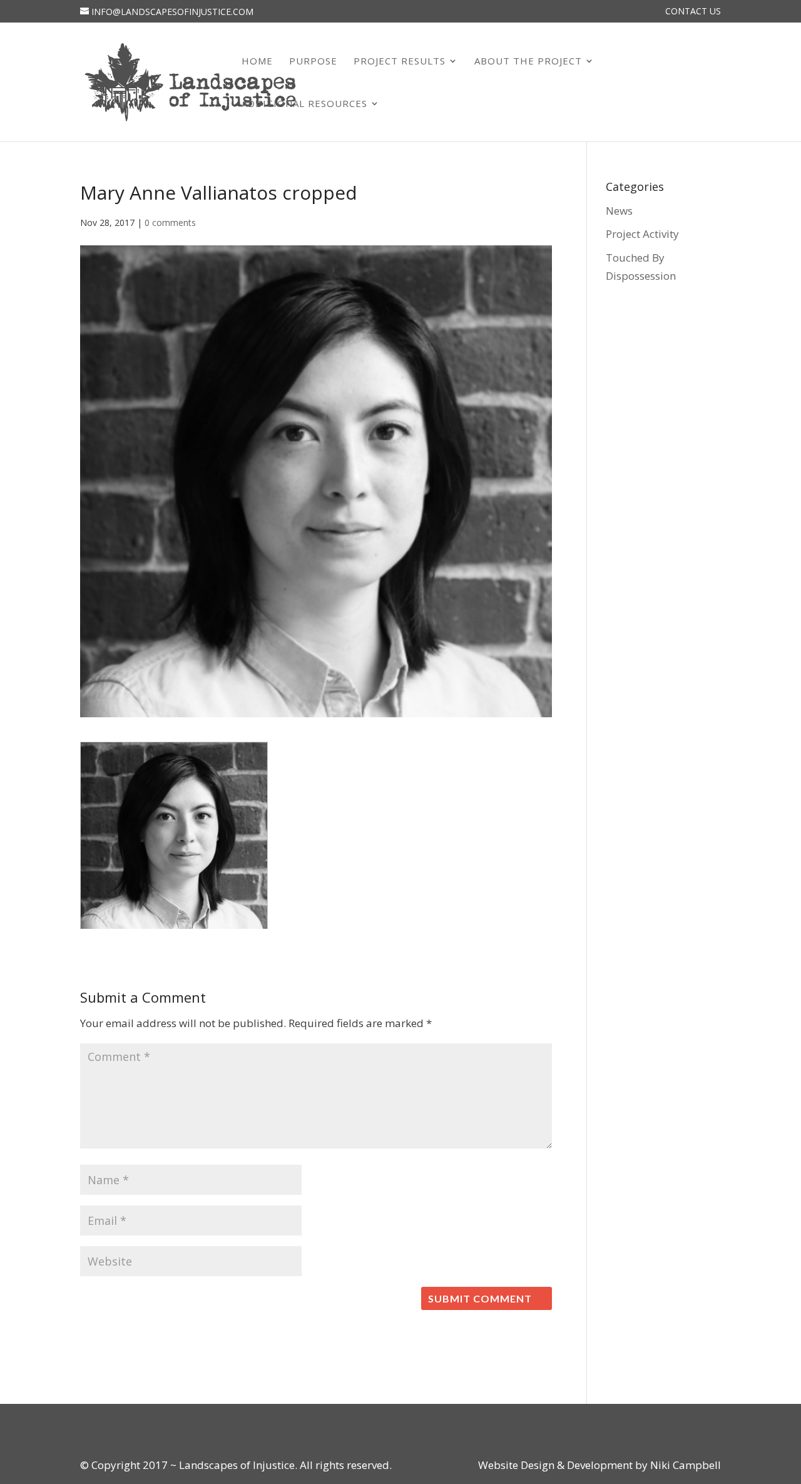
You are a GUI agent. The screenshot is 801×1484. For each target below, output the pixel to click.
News (619, 210)
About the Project (528, 61)
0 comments (170, 222)
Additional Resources (304, 104)
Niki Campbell (684, 1465)
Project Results (400, 61)
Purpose (313, 61)
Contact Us (693, 12)
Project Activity (642, 234)
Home (257, 61)
